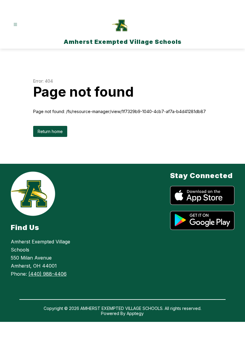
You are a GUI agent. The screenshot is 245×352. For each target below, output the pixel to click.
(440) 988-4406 (47, 274)
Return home (50, 131)
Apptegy (135, 313)
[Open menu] (15, 24)
